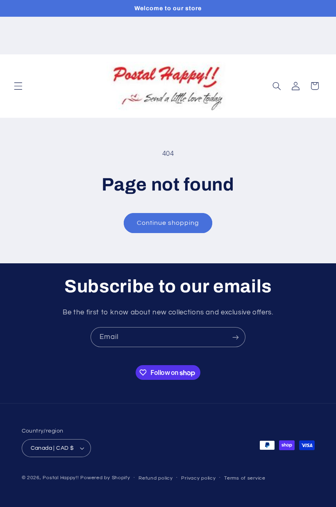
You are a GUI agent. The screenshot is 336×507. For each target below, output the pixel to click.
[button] (18, 85)
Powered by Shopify (105, 478)
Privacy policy (198, 478)
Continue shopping (168, 223)
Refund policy (155, 478)
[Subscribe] (235, 337)
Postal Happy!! (61, 478)
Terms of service (245, 478)
